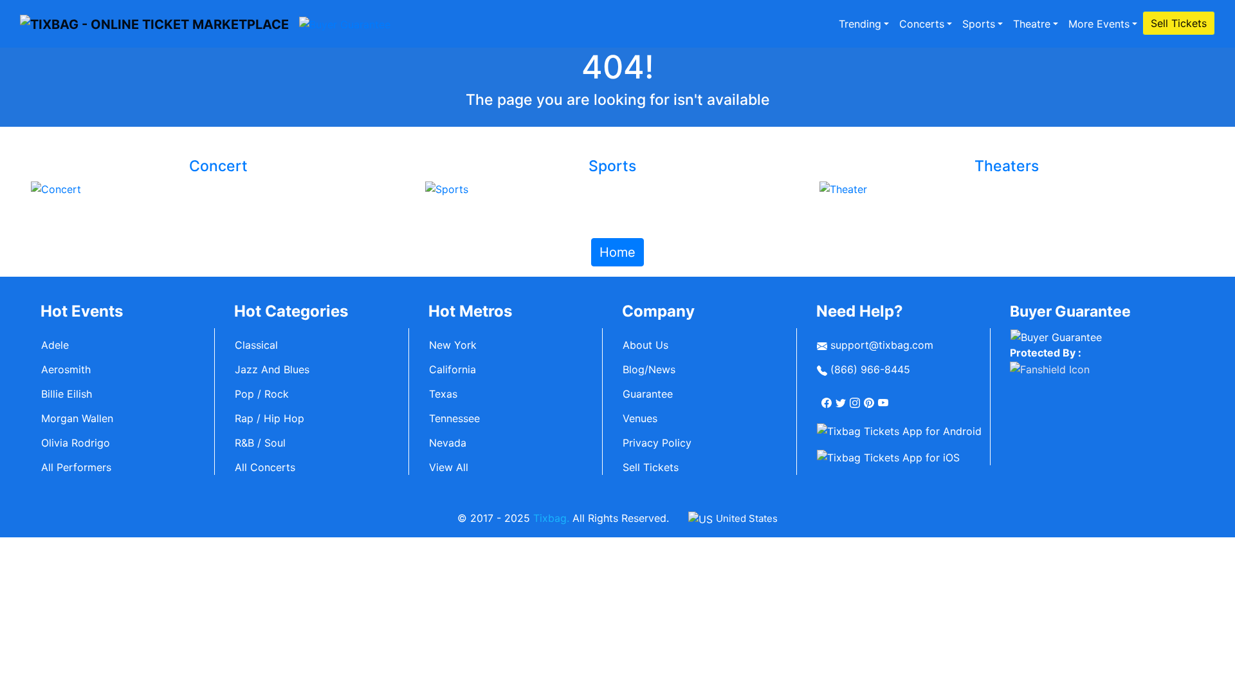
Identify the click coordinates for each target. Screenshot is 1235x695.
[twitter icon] (842, 397)
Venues (640, 418)
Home (617, 252)
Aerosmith (66, 369)
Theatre (1031, 23)
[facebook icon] (828, 397)
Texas (443, 393)
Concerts (921, 23)
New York (453, 344)
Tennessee (454, 418)
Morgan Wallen (77, 418)
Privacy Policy (657, 442)
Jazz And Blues (272, 369)
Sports (978, 23)
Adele (55, 344)
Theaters (1006, 166)
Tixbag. (551, 518)
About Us (645, 344)
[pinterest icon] (870, 397)
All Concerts (265, 467)
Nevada (447, 442)
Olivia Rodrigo (75, 442)
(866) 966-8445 (868, 369)
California (452, 369)
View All (448, 467)
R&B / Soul (260, 442)
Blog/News (649, 369)
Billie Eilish (66, 393)
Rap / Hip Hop (269, 418)
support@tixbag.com (880, 344)
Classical (256, 344)
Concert (218, 166)
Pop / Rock (262, 393)
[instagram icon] (856, 397)
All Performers (76, 467)
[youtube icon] (884, 397)
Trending (860, 23)
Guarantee (648, 393)
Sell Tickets (1179, 23)
